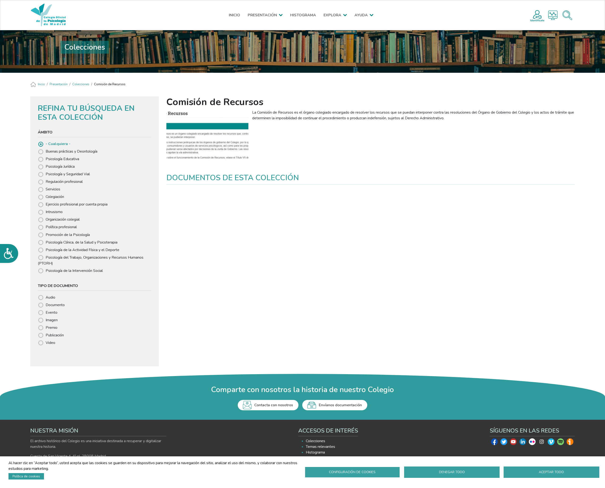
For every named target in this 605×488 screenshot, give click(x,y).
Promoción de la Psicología (68, 234)
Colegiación (55, 196)
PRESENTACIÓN (262, 15)
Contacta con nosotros (273, 405)
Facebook (494, 443)
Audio (50, 297)
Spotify (560, 443)
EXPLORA (332, 15)
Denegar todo (452, 472)
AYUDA (361, 15)
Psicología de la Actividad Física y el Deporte (82, 250)
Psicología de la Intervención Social (74, 270)
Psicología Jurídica (60, 166)
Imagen (52, 320)
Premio (51, 327)
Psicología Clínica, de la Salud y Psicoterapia (81, 242)
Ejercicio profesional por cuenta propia (77, 204)
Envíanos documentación (340, 405)
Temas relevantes (320, 446)
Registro (537, 15)
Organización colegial (63, 219)
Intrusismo (54, 211)
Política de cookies (26, 476)
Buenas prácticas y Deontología (71, 151)
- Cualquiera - (58, 143)
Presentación (59, 84)
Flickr (532, 443)
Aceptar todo (551, 472)
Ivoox (570, 443)
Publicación (55, 335)
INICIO (234, 15)
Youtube (513, 443)
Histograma (553, 15)
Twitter (504, 443)
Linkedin (522, 443)
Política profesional (61, 227)
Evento (51, 312)
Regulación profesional (64, 181)
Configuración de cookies (352, 472)
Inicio (41, 84)
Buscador (567, 15)
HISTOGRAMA (303, 15)
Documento (55, 305)
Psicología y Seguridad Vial (68, 174)
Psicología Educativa (62, 159)
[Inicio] (50, 15)
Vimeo (551, 443)
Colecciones (80, 84)
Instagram (541, 443)
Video (50, 342)
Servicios (53, 189)
